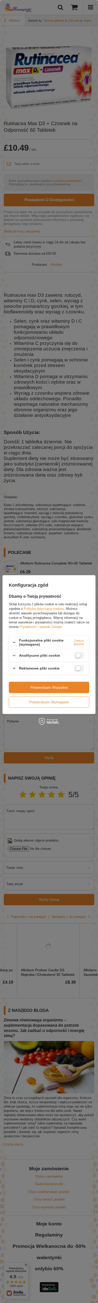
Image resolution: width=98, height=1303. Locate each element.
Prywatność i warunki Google (41, 627)
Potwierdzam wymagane (49, 702)
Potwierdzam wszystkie (49, 687)
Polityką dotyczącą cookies (44, 609)
